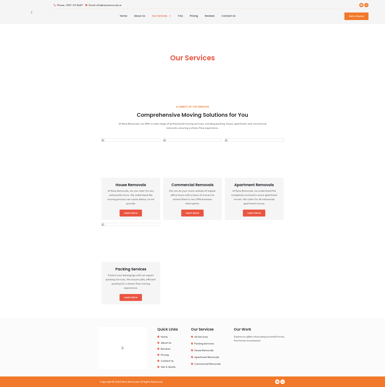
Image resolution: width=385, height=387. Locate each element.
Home (123, 16)
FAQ (180, 16)
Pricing (194, 16)
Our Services (159, 16)
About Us (139, 16)
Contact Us (229, 16)
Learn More (130, 213)
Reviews (210, 16)
